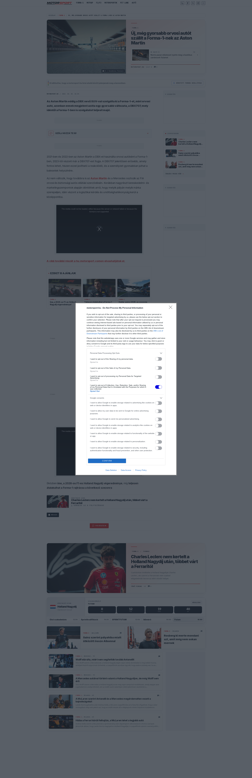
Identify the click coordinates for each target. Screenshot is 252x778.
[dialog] (126, 389)
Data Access (126, 470)
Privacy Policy (141, 470)
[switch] (158, 359)
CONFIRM (107, 461)
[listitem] (126, 353)
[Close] (171, 308)
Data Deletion (111, 470)
